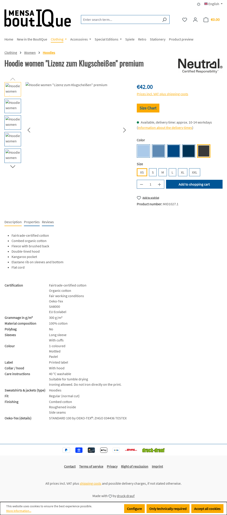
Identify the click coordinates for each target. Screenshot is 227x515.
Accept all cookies (207, 508)
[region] (66, 129)
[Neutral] (200, 66)
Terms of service (91, 466)
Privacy (112, 466)
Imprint (157, 466)
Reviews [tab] (48, 222)
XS (142, 172)
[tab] (13, 222)
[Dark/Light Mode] (199, 4)
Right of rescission (134, 466)
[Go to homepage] (37, 18)
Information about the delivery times (165, 127)
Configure (134, 508)
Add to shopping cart (194, 184)
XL (182, 172)
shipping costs (90, 483)
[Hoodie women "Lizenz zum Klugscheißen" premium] (76, 129)
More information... (18, 511)
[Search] (164, 19)
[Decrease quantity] (141, 184)
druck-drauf (126, 496)
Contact (70, 466)
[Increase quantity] (159, 184)
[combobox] (120, 19)
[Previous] (28, 130)
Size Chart (148, 107)
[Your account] (195, 19)
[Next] (124, 130)
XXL (194, 172)
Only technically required (168, 508)
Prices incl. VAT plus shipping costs (162, 94)
